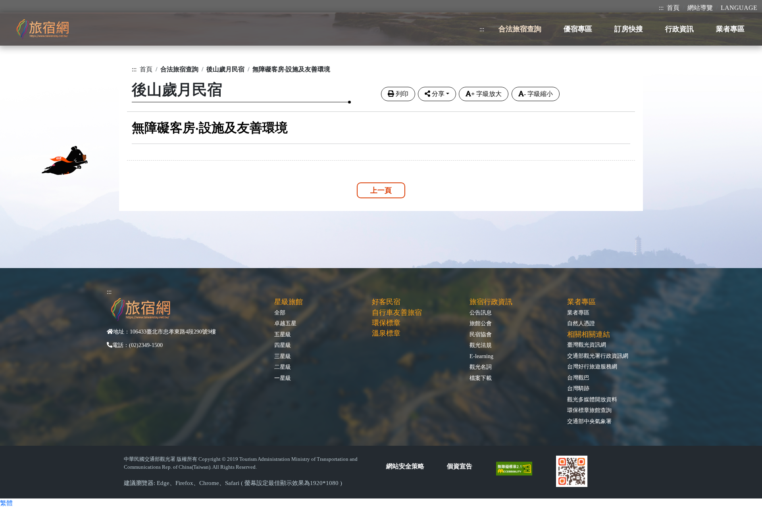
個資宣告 (459, 466)
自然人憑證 (581, 323)
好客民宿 (386, 302)
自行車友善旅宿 (397, 312)
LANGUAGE (739, 7)
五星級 (282, 334)
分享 (438, 93)
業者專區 (578, 312)
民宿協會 (481, 334)
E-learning (481, 356)
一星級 (282, 378)
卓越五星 (285, 323)
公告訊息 (481, 312)
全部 (279, 312)
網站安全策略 (405, 466)
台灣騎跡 (578, 388)
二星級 (282, 367)
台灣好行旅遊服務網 (592, 366)
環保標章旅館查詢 (589, 410)
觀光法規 (481, 345)
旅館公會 (481, 323)
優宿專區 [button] (578, 29)
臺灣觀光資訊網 (586, 344)
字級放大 (486, 93)
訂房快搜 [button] (628, 29)
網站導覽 (700, 7)
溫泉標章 (386, 333)
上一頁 (381, 190)
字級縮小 (538, 93)
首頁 (673, 7)
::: (661, 7)
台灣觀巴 (578, 377)
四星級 (282, 345)
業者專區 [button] (730, 29)
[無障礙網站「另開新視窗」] (517, 467)
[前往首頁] (42, 29)
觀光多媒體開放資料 (592, 399)
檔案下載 (481, 378)
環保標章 (386, 323)
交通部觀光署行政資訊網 (597, 356)
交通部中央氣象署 (589, 421)
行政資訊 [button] (679, 29)
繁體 (6, 503)
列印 (402, 93)
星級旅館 (288, 302)
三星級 (282, 356)
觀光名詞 (481, 367)
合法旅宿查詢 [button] (519, 29)
